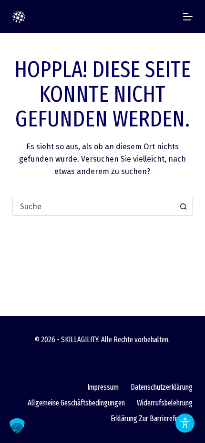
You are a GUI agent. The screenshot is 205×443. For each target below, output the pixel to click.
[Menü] (188, 16)
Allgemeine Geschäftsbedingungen (76, 402)
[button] (17, 426)
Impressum (103, 387)
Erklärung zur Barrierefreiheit (152, 418)
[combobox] (93, 206)
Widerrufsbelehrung (165, 402)
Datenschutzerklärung (162, 387)
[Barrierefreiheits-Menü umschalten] (184, 423)
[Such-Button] (183, 206)
